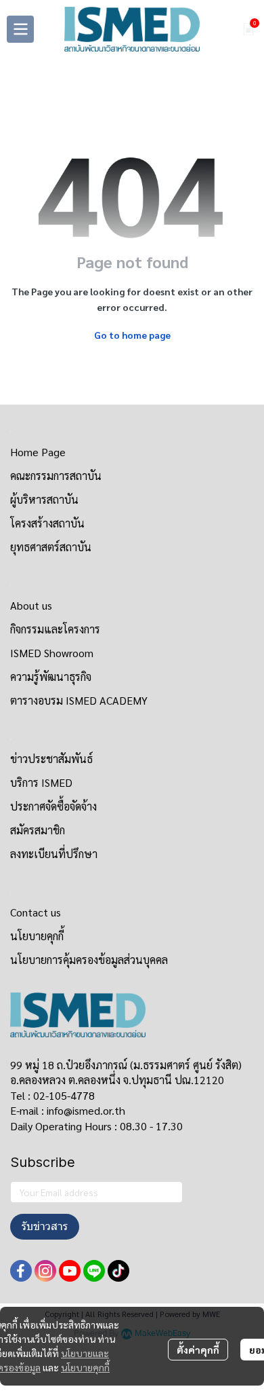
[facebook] (21, 1271)
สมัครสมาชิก (37, 830)
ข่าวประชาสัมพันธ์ (51, 759)
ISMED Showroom (51, 653)
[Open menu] (20, 29)
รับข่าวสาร (45, 1226)
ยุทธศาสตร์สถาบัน (50, 547)
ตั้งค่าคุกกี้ (198, 1349)
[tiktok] (118, 1271)
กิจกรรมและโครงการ (55, 629)
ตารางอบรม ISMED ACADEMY (79, 700)
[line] (94, 1271)
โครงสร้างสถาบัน (47, 523)
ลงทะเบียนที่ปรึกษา (53, 854)
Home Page (38, 452)
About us (31, 605)
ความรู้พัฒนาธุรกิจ (50, 676)
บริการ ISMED (41, 782)
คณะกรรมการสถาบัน (56, 475)
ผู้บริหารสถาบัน (44, 499)
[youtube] (70, 1271)
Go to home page (132, 335)
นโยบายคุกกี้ (85, 1367)
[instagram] (45, 1271)
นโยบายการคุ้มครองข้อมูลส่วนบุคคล (89, 959)
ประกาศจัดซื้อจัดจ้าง (53, 806)
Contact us (35, 912)
